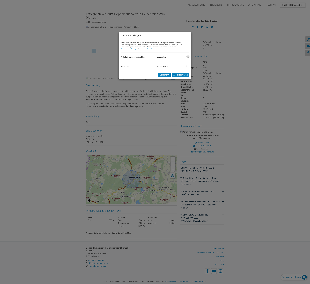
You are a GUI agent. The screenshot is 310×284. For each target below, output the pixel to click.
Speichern (164, 74)
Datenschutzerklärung (128, 49)
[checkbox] (187, 57)
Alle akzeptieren (180, 74)
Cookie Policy (149, 49)
